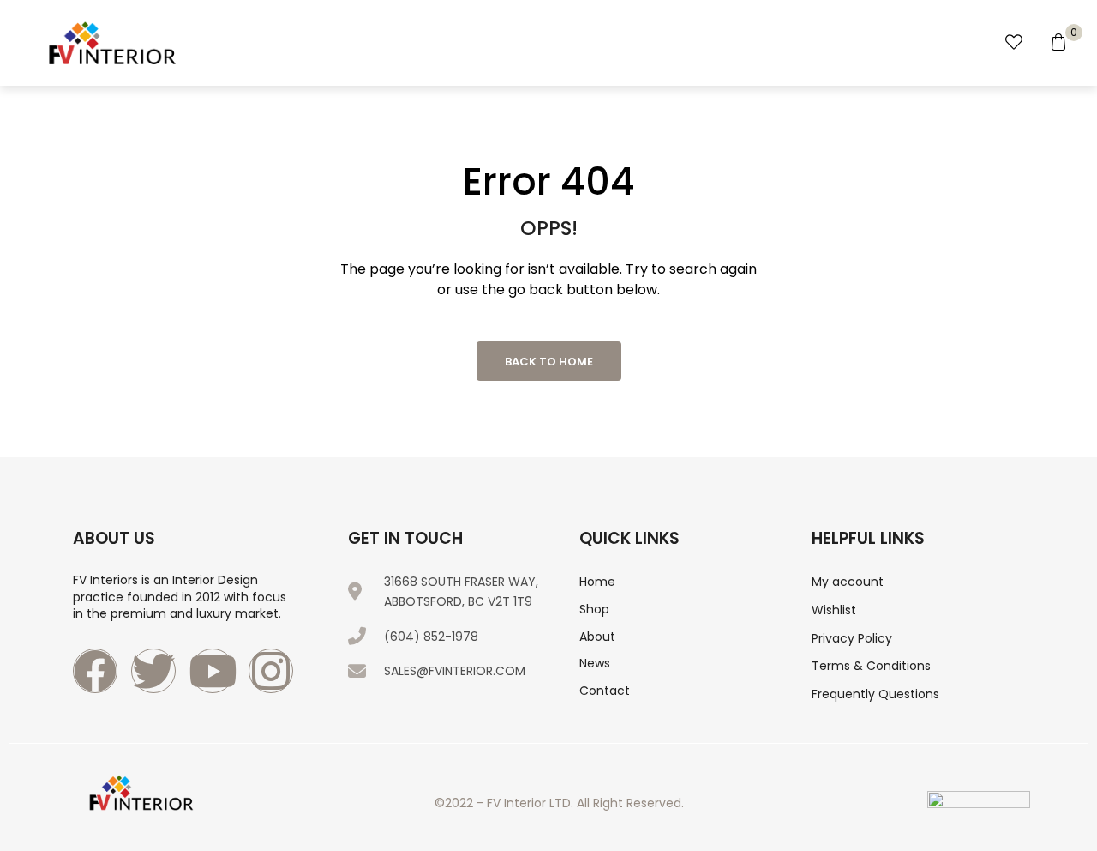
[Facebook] (95, 671)
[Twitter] (153, 671)
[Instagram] (271, 671)
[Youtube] (212, 671)
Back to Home (549, 361)
